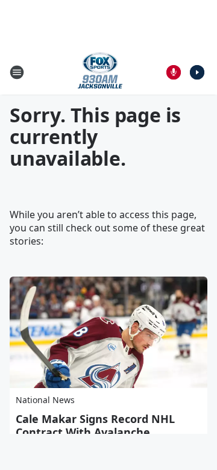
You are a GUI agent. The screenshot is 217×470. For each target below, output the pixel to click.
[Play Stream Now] (197, 72)
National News (45, 400)
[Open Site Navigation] (17, 72)
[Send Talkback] (173, 72)
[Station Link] (100, 72)
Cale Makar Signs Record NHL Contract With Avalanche (95, 425)
